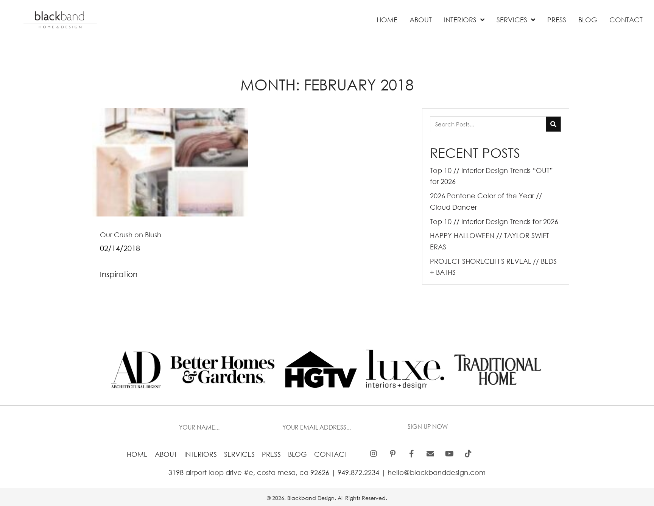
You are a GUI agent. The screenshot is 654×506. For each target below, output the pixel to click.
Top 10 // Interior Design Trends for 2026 (494, 221)
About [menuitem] (166, 454)
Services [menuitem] (239, 454)
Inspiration (118, 274)
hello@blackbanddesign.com (437, 472)
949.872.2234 (358, 472)
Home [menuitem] (137, 454)
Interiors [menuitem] (200, 454)
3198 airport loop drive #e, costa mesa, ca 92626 (248, 472)
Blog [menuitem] (297, 454)
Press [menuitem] (271, 454)
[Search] (553, 124)
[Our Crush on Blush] (170, 198)
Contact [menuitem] (330, 454)
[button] (427, 427)
